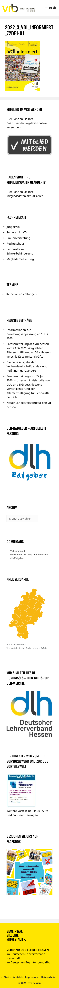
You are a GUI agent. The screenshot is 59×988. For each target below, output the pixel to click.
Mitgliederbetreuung (20, 259)
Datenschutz (48, 977)
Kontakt (17, 977)
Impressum (31, 977)
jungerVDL (13, 227)
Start (6, 977)
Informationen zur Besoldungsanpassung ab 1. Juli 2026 (27, 334)
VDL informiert (17, 551)
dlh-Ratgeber (17, 558)
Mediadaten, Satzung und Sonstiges (29, 554)
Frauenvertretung (18, 238)
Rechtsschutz (15, 243)
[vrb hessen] (18, 8)
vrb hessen (34, 983)
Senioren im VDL (17, 232)
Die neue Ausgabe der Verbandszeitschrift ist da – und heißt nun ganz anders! (27, 366)
